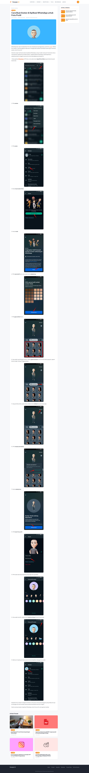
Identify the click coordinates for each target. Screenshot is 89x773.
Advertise (58, 767)
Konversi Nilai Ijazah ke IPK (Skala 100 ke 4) (71, 15)
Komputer (32, 1)
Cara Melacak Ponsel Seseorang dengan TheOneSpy (20, 732)
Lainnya (64, 1)
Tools (52, 1)
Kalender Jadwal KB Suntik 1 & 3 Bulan (72, 20)
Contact (53, 767)
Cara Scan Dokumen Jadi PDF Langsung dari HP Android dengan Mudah (45, 732)
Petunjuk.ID (13, 767)
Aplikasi (16, 8)
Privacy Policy (69, 767)
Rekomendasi (58, 1)
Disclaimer (63, 767)
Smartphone (45, 1)
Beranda (12, 8)
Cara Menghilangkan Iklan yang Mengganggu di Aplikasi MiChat (43, 755)
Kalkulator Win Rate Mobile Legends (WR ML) (71, 11)
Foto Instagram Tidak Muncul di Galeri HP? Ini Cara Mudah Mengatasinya (21, 755)
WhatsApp (21, 59)
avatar (50, 46)
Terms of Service (76, 767)
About (49, 767)
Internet (39, 1)
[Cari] (78, 2)
